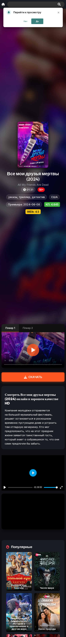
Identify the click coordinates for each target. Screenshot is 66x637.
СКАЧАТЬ (35, 377)
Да (37, 21)
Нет (25, 21)
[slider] (51, 487)
